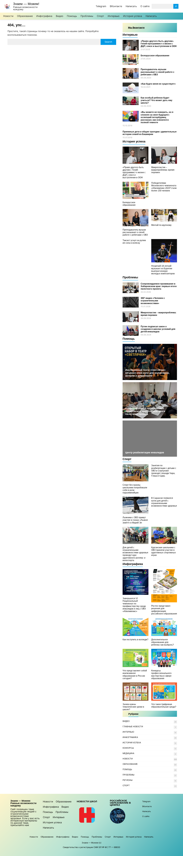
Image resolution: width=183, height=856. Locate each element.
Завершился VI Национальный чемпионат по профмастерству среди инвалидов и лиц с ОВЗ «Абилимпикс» (134, 604)
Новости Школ (87, 801)
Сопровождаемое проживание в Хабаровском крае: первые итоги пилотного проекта (159, 286)
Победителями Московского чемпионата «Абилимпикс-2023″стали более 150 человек (164, 187)
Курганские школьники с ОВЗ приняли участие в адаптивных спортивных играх (163, 551)
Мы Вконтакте (136, 27)
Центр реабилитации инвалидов (144, 452)
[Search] (175, 6)
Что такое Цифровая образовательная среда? (163, 705)
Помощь (129, 338)
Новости (128, 758)
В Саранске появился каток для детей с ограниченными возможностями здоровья (164, 502)
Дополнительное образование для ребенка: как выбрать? (162, 642)
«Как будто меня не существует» (158, 84)
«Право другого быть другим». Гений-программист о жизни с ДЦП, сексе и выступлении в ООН (159, 43)
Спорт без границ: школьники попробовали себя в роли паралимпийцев (135, 489)
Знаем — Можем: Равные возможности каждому (23, 803)
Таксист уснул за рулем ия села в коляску (134, 241)
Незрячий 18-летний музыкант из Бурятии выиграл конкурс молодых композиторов (163, 270)
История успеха (134, 141)
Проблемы (130, 277)
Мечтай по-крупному (161, 225)
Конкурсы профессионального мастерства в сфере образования (161, 674)
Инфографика (133, 564)
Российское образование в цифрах (120, 802)
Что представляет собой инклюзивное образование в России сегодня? (135, 674)
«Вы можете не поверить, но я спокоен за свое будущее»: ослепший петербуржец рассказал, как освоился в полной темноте (157, 117)
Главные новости (133, 726)
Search (108, 41)
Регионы (127, 780)
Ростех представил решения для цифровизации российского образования (164, 610)
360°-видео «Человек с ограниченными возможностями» (153, 300)
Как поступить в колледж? (135, 639)
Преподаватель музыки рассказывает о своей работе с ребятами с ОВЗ (157, 72)
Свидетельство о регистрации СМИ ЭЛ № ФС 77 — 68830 (91, 847)
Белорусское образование (155, 55)
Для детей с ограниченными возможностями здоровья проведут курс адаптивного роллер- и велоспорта (135, 553)
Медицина (128, 753)
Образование (130, 764)
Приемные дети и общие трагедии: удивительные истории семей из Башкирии (150, 133)
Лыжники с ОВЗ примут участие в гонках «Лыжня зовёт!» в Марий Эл (135, 520)
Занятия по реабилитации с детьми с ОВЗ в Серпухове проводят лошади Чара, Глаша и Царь (163, 470)
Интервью (130, 34)
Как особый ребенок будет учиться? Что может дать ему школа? (156, 100)
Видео (126, 721)
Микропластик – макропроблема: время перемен (162, 170)
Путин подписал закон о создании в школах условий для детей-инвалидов (158, 329)
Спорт (127, 459)
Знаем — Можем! (26, 4)
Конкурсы (128, 748)
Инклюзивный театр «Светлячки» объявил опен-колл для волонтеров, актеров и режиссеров (147, 373)
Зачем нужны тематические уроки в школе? (133, 706)
